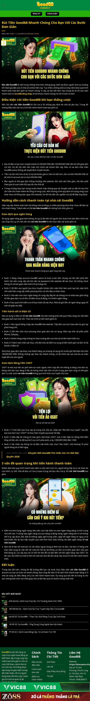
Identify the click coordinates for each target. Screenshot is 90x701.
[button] (3, 5)
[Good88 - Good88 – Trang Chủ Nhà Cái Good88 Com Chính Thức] (45, 5)
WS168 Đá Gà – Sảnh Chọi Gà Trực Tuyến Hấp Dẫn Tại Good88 (36, 609)
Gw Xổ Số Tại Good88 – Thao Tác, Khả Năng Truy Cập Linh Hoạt (37, 617)
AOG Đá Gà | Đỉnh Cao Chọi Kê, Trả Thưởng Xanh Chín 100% (35, 601)
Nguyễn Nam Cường (31, 34)
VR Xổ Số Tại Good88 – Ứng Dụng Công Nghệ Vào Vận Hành (36, 624)
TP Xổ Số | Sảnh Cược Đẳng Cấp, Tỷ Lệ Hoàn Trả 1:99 (32, 632)
